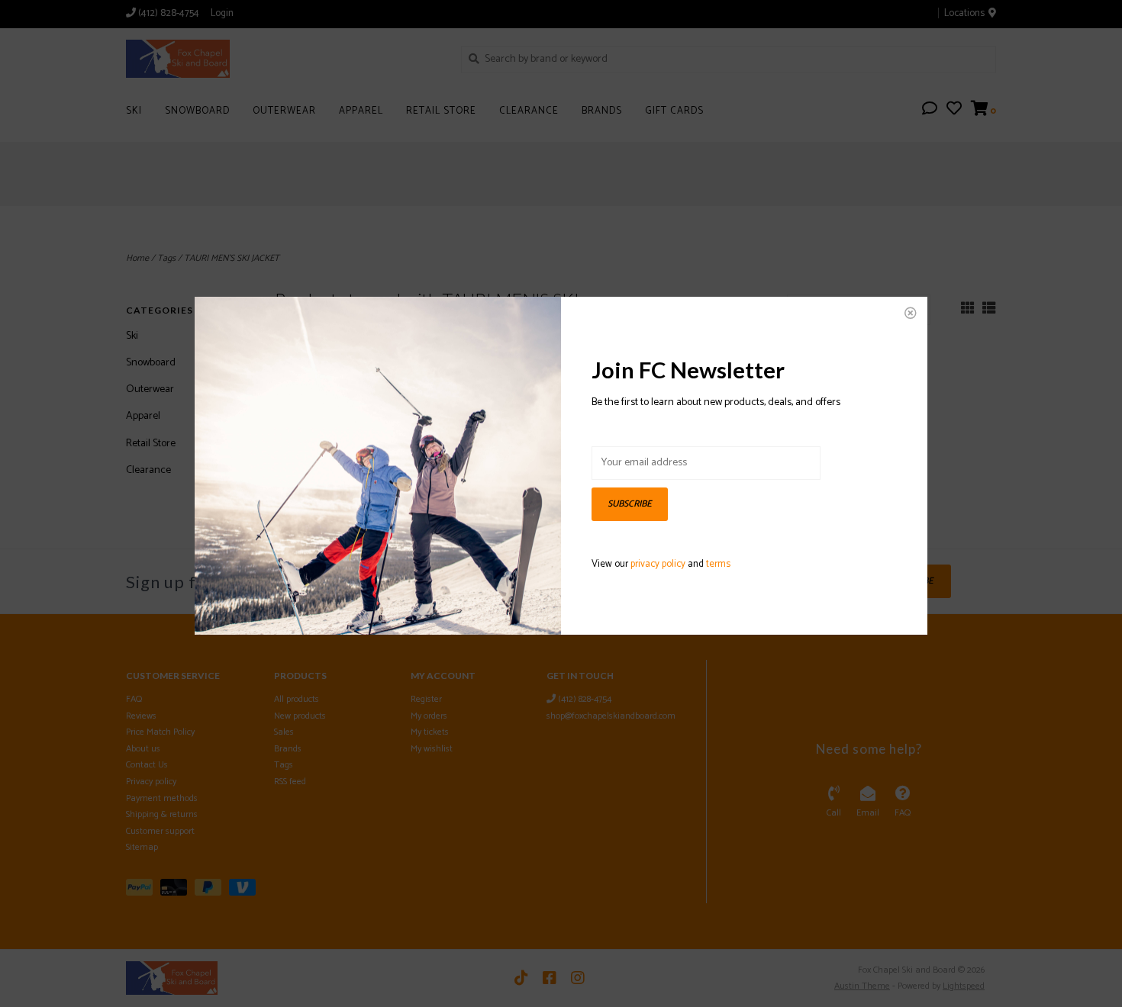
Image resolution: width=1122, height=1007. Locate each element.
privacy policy (657, 564)
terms (718, 564)
